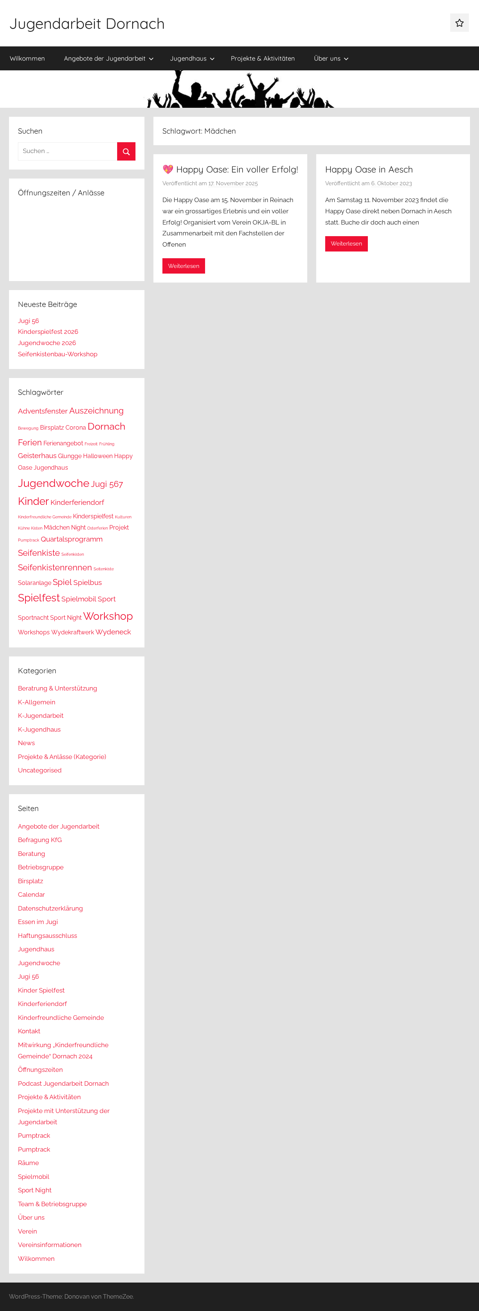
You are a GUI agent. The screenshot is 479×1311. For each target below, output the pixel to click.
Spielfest (39, 598)
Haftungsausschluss (47, 935)
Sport (107, 599)
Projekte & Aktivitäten (263, 58)
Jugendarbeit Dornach (87, 23)
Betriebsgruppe (41, 867)
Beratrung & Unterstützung (57, 688)
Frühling (107, 444)
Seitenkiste (104, 569)
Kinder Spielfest (41, 990)
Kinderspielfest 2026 (48, 331)
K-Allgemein (36, 702)
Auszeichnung (96, 410)
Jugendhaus (188, 58)
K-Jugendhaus (39, 729)
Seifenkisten (72, 554)
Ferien (30, 442)
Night (78, 527)
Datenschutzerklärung (50, 908)
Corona (75, 427)
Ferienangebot (63, 443)
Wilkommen (27, 58)
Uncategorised (40, 770)
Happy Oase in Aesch (369, 169)
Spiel (62, 582)
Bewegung (28, 428)
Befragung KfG (40, 840)
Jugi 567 (107, 484)
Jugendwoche (53, 483)
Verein (27, 1231)
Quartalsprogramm (72, 539)
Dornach (106, 426)
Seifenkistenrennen (55, 567)
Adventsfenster (43, 411)
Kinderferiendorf (77, 502)
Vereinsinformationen (50, 1245)
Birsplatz (52, 427)
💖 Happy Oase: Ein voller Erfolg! (230, 169)
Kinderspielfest (93, 516)
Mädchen (57, 527)
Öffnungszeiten (40, 1069)
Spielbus (87, 582)
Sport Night (66, 617)
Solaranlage (34, 582)
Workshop (108, 616)
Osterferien (97, 528)
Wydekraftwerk (72, 632)
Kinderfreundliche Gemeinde (44, 517)
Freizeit (91, 444)
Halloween (98, 456)
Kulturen (123, 517)
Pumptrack (28, 540)
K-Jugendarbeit (41, 715)
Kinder (33, 501)
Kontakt (29, 1031)
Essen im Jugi (38, 922)
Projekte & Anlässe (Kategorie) (62, 756)
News (26, 743)
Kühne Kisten (30, 528)
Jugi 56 (28, 320)
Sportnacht (33, 617)
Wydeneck (113, 632)
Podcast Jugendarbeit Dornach (63, 1083)
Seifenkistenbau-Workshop (57, 354)
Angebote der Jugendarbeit (105, 58)
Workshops (34, 632)
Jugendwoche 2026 (47, 343)
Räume (28, 1163)
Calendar (31, 894)
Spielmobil (78, 599)
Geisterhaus (37, 455)
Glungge (70, 456)
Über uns (327, 58)
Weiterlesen (183, 266)
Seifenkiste (39, 553)
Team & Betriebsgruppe (52, 1204)
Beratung (31, 853)
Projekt (119, 527)
